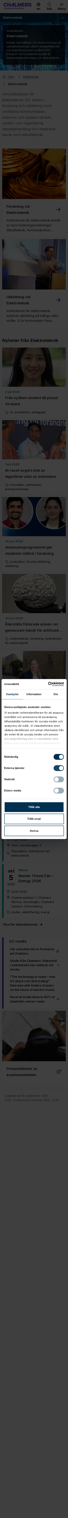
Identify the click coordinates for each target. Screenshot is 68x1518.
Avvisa (34, 830)
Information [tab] (33, 694)
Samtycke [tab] (12, 694)
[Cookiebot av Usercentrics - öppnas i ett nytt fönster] (48, 684)
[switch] (58, 768)
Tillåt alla (34, 807)
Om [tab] (55, 694)
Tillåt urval (34, 818)
